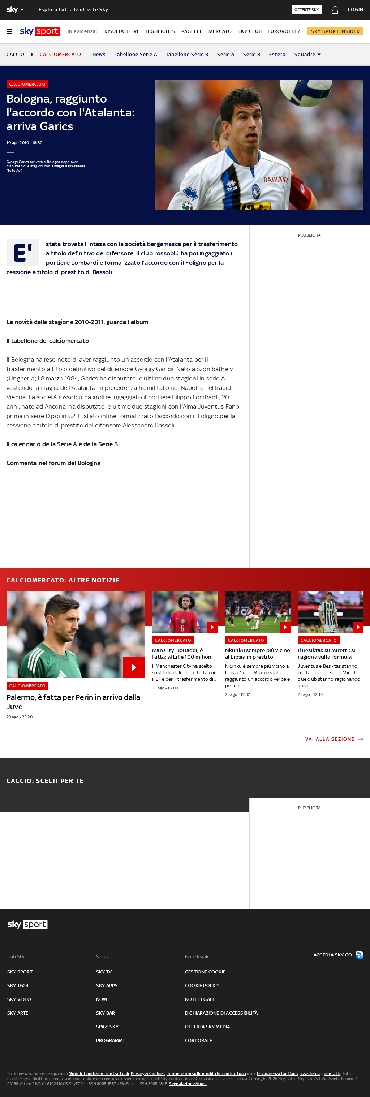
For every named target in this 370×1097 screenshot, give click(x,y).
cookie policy (202, 985)
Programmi (110, 1040)
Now (102, 999)
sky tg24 (18, 985)
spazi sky (107, 1026)
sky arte (18, 1013)
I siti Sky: (16, 956)
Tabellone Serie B (187, 54)
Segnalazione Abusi (188, 1083)
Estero (277, 54)
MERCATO (220, 31)
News (99, 54)
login (355, 9)
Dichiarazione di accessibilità (221, 1013)
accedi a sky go (333, 955)
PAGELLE (192, 31)
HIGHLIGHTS (161, 31)
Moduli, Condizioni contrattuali (99, 1073)
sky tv (104, 972)
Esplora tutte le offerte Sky (73, 9)
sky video (19, 999)
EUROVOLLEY (284, 31)
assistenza (310, 1073)
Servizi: (103, 956)
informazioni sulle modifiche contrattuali (206, 1073)
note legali (199, 999)
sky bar (105, 1013)
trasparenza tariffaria (277, 1073)
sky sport (20, 972)
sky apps (107, 985)
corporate (198, 1040)
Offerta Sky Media (207, 1026)
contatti (332, 1073)
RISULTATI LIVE (122, 31)
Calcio (16, 54)
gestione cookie (205, 972)
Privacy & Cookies (148, 1073)
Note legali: (197, 956)
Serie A (226, 54)
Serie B (252, 54)
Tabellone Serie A (136, 54)
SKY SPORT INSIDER (335, 31)
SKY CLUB (250, 31)
